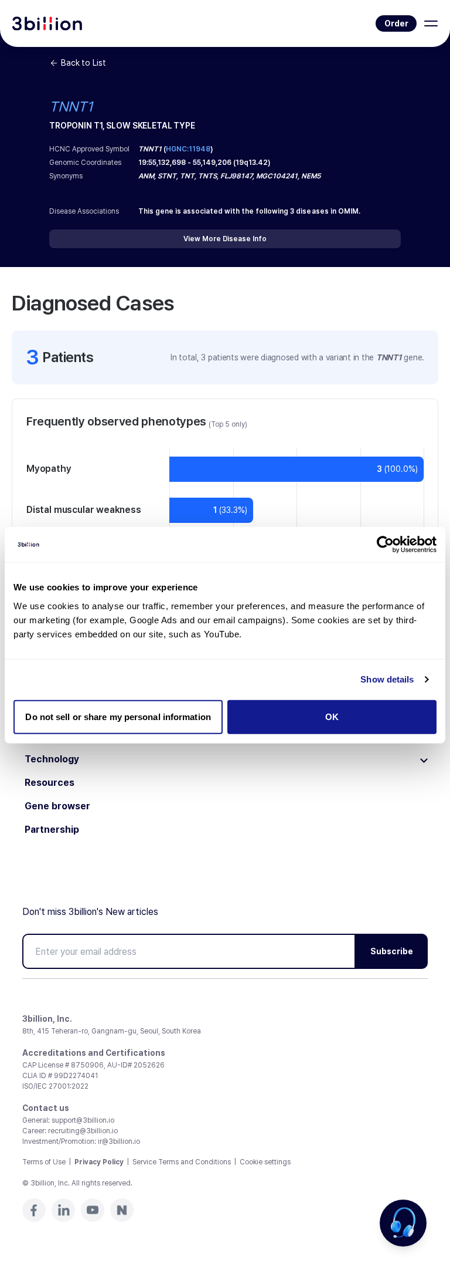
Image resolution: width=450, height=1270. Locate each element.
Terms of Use (44, 1162)
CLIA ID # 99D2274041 (60, 1076)
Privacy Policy (99, 1162)
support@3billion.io (83, 1120)
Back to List (83, 62)
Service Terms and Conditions (181, 1162)
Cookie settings (265, 1162)
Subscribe (391, 951)
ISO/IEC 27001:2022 (55, 1086)
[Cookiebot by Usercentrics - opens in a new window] (385, 544)
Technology (52, 759)
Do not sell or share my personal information (117, 716)
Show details (387, 679)
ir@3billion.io (119, 1141)
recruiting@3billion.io (83, 1131)
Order (396, 23)
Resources (49, 783)
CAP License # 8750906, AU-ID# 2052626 (93, 1065)
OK (332, 716)
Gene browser (57, 806)
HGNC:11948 (188, 149)
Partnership (52, 830)
